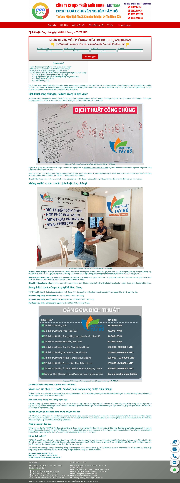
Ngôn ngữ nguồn (43, 48)
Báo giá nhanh (174, 442)
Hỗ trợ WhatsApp (174, 470)
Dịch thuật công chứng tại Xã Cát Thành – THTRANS (56, 385)
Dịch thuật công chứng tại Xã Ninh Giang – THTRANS (58, 32)
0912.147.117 (174, 456)
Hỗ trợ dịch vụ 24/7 (40, 81)
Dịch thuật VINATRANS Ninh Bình (96, 168)
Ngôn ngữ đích (69, 48)
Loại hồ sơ (94, 48)
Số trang (120, 48)
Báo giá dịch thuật (96, 25)
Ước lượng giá (90, 57)
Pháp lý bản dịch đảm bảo (43, 79)
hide (61, 63)
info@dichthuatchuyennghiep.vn (174, 449)
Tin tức (110, 25)
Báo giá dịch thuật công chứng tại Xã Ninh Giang (48, 71)
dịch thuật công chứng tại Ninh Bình (67, 394)
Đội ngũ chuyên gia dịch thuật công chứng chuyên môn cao (55, 77)
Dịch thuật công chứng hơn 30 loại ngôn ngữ (50, 75)
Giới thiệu (64, 25)
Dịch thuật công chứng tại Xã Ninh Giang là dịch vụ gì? (50, 67)
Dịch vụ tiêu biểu (78, 25)
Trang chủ (52, 25)
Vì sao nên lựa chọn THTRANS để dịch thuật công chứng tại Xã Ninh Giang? (58, 73)
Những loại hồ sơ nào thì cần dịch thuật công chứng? (50, 69)
